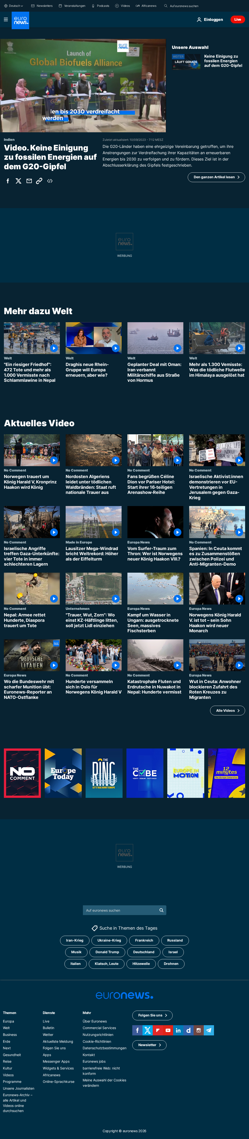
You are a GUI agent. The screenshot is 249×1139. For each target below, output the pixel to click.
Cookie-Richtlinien (97, 1041)
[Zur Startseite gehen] (20, 20)
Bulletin (48, 1028)
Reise (7, 1061)
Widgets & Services (58, 1068)
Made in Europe (79, 542)
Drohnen (171, 963)
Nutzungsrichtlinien (98, 1034)
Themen (9, 1013)
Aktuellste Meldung (58, 1041)
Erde (6, 1041)
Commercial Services (99, 1028)
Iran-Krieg (74, 940)
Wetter (48, 1034)
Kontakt (89, 1055)
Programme (12, 1081)
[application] (83, 85)
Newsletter (147, 1045)
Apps (47, 1055)
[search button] (166, 6)
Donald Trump (107, 952)
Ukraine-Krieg (109, 940)
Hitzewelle (141, 963)
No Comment (15, 470)
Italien (76, 963)
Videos (8, 1075)
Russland (175, 940)
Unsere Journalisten (18, 1088)
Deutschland (143, 952)
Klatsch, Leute (106, 963)
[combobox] (190, 6)
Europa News (138, 542)
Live (237, 19)
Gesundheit (12, 1055)
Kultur (7, 1068)
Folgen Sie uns (54, 1048)
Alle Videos (225, 710)
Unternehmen (77, 608)
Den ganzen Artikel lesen (214, 177)
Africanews (51, 1075)
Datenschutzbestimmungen (104, 1048)
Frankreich (144, 940)
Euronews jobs (94, 1061)
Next (7, 1048)
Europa (8, 1021)
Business (10, 1034)
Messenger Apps (56, 1061)
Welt (8, 358)
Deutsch (14, 6)
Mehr (87, 1013)
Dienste (49, 1013)
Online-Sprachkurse (58, 1081)
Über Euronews (95, 1021)
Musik (76, 952)
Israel (173, 952)
